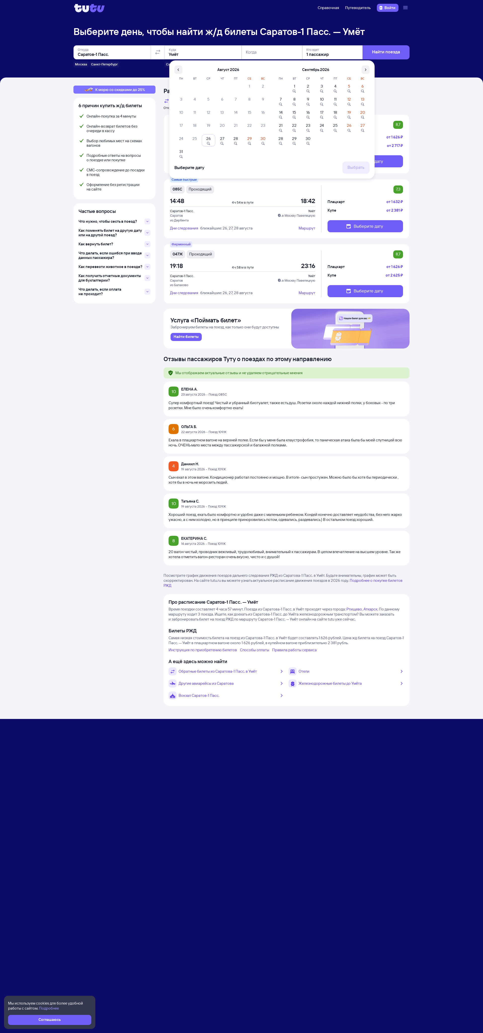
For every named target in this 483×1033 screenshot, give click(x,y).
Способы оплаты (254, 649)
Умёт (311, 211)
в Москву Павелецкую (298, 215)
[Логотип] (89, 8)
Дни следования (184, 228)
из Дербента (179, 220)
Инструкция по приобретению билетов (203, 649)
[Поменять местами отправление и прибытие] (158, 52)
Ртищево (354, 609)
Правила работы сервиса (294, 649)
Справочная (328, 7)
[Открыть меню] (406, 8)
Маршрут (307, 228)
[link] (186, 337)
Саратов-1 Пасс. (182, 211)
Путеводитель (358, 7)
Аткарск (370, 609)
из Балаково (179, 285)
